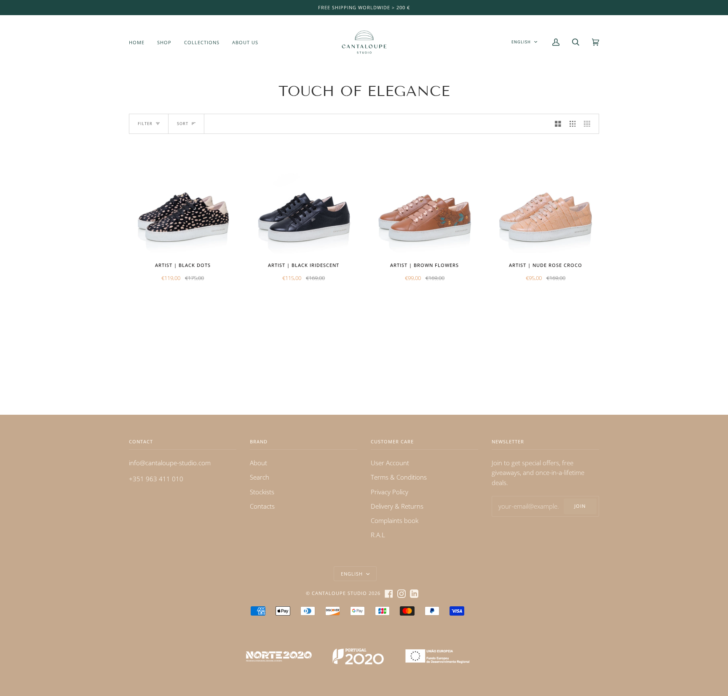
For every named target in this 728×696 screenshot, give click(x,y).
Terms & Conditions (399, 477)
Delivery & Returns (397, 506)
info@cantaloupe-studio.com (170, 463)
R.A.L (378, 535)
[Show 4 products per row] (589, 123)
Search (259, 477)
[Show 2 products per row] (558, 123)
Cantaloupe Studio (339, 593)
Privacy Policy (389, 492)
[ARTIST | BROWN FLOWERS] (424, 201)
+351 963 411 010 (156, 479)
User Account (390, 463)
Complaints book (394, 520)
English (521, 42)
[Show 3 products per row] (572, 123)
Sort (182, 123)
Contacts (262, 506)
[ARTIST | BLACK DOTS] (182, 201)
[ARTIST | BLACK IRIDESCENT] (303, 201)
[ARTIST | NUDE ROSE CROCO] (545, 201)
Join (580, 506)
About (258, 463)
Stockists (262, 492)
